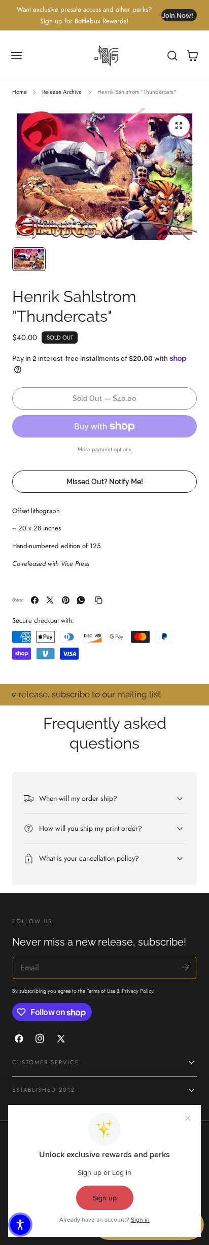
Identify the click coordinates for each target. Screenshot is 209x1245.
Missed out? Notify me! (104, 481)
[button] (17, 56)
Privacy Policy (137, 991)
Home (19, 92)
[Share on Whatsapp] (81, 600)
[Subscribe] (185, 967)
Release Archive (62, 92)
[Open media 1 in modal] (179, 126)
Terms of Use (102, 991)
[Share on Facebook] (35, 600)
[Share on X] (50, 600)
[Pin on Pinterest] (66, 600)
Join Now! (177, 15)
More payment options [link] (104, 449)
